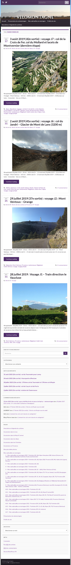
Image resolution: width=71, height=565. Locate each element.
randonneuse (16, 112)
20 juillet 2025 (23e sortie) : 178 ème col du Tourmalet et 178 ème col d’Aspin (29, 382)
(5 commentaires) (62, 265)
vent (14, 342)
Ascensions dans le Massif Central (13, 435)
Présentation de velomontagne (17, 21)
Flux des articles (9, 544)
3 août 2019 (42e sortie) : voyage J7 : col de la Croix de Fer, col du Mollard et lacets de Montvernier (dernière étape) (35, 42)
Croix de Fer (16, 110)
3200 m (8, 188)
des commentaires (10, 548)
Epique (27, 188)
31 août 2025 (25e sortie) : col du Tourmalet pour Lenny (22, 374)
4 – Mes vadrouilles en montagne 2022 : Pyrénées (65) (21, 466)
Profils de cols (51, 21)
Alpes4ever (13, 109)
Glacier (31, 188)
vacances (6, 342)
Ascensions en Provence (11, 446)
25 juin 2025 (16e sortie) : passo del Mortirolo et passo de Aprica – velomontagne (28, 401)
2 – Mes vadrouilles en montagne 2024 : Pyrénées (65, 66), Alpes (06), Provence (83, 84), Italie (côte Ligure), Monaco (36, 460)
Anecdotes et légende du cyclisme (12, 25)
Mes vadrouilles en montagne (36, 21)
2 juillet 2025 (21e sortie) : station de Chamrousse (20, 390)
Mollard (42, 110)
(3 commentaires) (62, 109)
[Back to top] (67, 561)
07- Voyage (36, 48)
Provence (25, 265)
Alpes (7, 109)
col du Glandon (39, 109)
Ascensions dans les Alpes (11, 439)
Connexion (7, 541)
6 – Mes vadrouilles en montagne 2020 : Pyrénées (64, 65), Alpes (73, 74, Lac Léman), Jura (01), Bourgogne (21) (35, 473)
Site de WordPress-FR (10, 551)
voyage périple (13, 113)
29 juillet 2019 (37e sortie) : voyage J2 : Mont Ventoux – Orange (38, 200)
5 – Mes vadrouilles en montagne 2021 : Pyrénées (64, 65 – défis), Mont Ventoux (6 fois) (30, 469)
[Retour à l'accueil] (35, 12)
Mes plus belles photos (10, 449)
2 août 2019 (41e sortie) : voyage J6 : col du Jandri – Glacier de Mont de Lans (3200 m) (36, 122)
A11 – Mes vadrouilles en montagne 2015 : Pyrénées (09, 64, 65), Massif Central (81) (29, 492)
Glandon (22, 110)
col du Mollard (8, 110)
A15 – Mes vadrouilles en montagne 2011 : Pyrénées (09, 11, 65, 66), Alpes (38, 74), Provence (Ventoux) (35, 506)
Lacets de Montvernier (32, 110)
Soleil (28, 112)
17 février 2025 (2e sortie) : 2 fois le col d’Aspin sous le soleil (27, 407)
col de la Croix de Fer (28, 109)
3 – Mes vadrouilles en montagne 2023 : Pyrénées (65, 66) (22, 464)
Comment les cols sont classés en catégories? (23, 414)
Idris (6, 48)
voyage (6, 113)
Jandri (8, 189)
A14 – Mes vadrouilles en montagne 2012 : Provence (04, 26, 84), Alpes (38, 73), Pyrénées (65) (32, 503)
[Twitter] (6, 2)
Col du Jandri (20, 188)
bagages (19, 109)
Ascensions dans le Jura (10, 432)
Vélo (11, 342)
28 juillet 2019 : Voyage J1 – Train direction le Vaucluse (38, 276)
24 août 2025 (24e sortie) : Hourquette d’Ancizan (20, 378)
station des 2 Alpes (36, 112)
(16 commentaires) (62, 341)
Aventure (13, 188)
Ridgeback (23, 112)
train (43, 112)
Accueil (4, 21)
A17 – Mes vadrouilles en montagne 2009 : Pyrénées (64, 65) (22, 512)
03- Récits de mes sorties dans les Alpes (21, 48)
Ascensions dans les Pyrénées (12, 442)
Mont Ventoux (17, 265)
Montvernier (7, 112)
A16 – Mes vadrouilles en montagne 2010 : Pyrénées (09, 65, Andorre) (25, 509)
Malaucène (9, 265)
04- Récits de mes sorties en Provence (21, 204)
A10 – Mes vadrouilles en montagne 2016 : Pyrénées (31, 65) (22, 489)
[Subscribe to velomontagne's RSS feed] (3, 2)
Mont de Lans (15, 189)
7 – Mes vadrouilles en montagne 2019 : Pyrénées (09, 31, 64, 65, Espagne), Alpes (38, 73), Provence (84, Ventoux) (35, 477)
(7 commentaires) (62, 188)
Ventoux (9, 266)
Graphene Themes (15, 562)
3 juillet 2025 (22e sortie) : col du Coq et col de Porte (21, 386)
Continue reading (11, 103)
